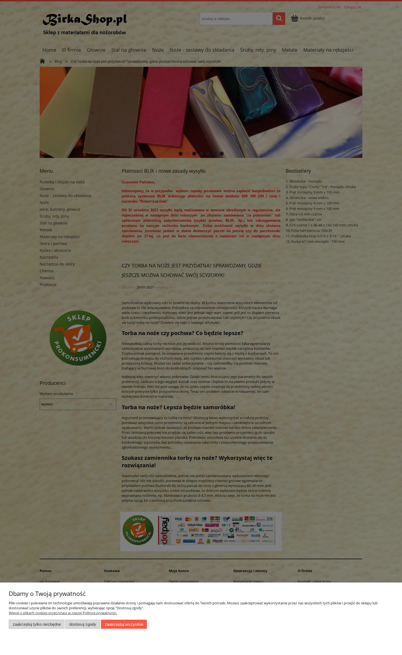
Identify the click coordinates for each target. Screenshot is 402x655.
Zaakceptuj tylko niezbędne (37, 624)
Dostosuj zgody (82, 624)
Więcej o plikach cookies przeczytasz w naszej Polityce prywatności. (63, 612)
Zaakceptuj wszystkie (124, 624)
